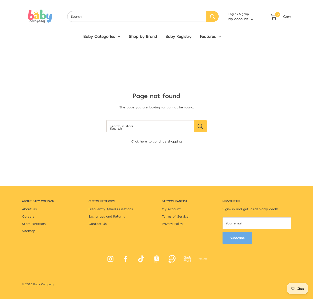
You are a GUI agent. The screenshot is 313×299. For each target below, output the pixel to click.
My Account (171, 209)
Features (208, 36)
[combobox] (136, 16)
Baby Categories (99, 36)
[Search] (212, 16)
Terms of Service (175, 216)
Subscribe (237, 238)
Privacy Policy (172, 223)
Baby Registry (178, 36)
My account (238, 18)
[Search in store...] (200, 126)
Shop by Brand (143, 36)
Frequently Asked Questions (111, 209)
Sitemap (28, 231)
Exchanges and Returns (107, 216)
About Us (29, 209)
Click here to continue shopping (156, 141)
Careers (28, 216)
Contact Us (98, 223)
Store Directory (34, 223)
